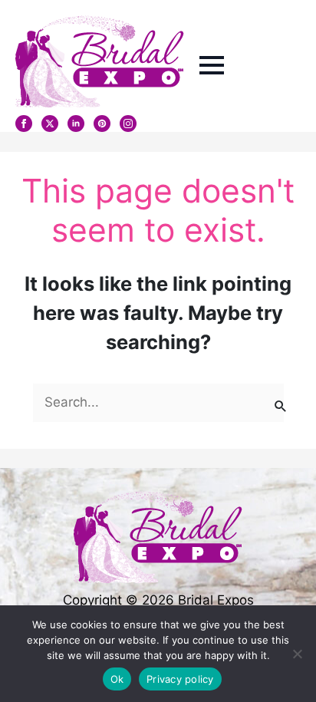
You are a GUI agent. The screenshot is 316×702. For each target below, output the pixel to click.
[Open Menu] (211, 65)
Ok (117, 679)
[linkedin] (75, 123)
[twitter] (49, 123)
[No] (296, 653)
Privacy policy (180, 679)
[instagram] (128, 123)
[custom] (102, 123)
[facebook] (23, 123)
